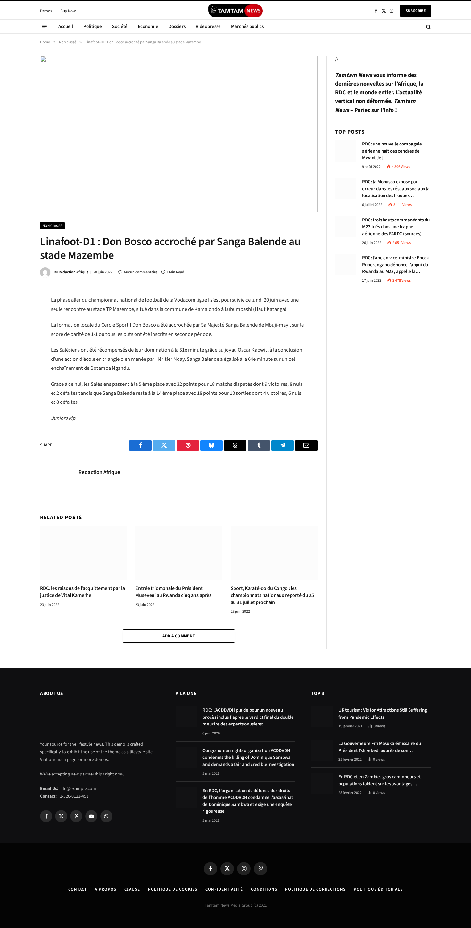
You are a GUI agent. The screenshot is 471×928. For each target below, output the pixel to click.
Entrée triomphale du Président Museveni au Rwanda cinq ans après (173, 592)
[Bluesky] (17, 373)
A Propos (105, 889)
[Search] (428, 26)
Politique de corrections (315, 889)
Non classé (52, 225)
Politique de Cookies (172, 889)
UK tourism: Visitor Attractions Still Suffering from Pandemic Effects (382, 713)
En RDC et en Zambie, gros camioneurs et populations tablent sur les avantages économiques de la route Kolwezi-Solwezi (380, 780)
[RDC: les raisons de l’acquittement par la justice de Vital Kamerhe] (83, 553)
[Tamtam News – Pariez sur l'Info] (235, 11)
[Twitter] (17, 331)
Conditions (264, 889)
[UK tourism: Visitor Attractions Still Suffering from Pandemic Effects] (322, 716)
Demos (46, 11)
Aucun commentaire (140, 272)
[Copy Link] (17, 387)
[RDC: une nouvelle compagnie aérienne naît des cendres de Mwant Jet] (345, 151)
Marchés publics (247, 26)
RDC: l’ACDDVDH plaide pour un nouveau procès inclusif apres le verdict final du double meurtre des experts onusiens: (248, 717)
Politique (92, 26)
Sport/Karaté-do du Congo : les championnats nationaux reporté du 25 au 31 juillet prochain (272, 595)
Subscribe (416, 10)
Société (120, 26)
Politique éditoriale (378, 889)
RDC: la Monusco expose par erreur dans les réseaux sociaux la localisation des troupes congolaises (396, 189)
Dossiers (177, 26)
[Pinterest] (17, 345)
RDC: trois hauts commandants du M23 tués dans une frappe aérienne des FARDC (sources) (395, 227)
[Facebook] (17, 317)
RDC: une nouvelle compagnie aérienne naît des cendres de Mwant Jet (392, 151)
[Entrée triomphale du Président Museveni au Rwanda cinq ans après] (178, 553)
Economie (148, 26)
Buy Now (68, 11)
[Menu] (44, 26)
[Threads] (17, 359)
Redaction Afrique (73, 272)
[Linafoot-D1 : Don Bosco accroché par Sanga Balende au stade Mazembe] (179, 134)
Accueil (65, 26)
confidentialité (224, 889)
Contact (77, 889)
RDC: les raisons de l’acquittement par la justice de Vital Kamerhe (82, 592)
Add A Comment (178, 636)
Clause (132, 889)
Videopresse (208, 26)
